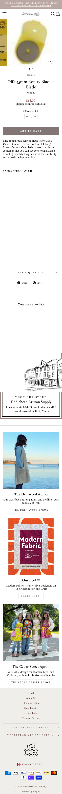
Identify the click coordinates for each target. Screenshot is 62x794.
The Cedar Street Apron (30, 682)
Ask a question (31, 272)
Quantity (31, 111)
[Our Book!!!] (31, 546)
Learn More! (31, 596)
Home (30, 74)
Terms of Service (31, 718)
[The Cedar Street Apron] (31, 632)
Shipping (20, 103)
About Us (31, 697)
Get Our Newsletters (30, 727)
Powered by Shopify (31, 791)
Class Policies (31, 707)
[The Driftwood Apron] (31, 460)
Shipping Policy (31, 702)
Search (31, 693)
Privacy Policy (31, 712)
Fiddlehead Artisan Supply (30, 735)
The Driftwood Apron (31, 510)
